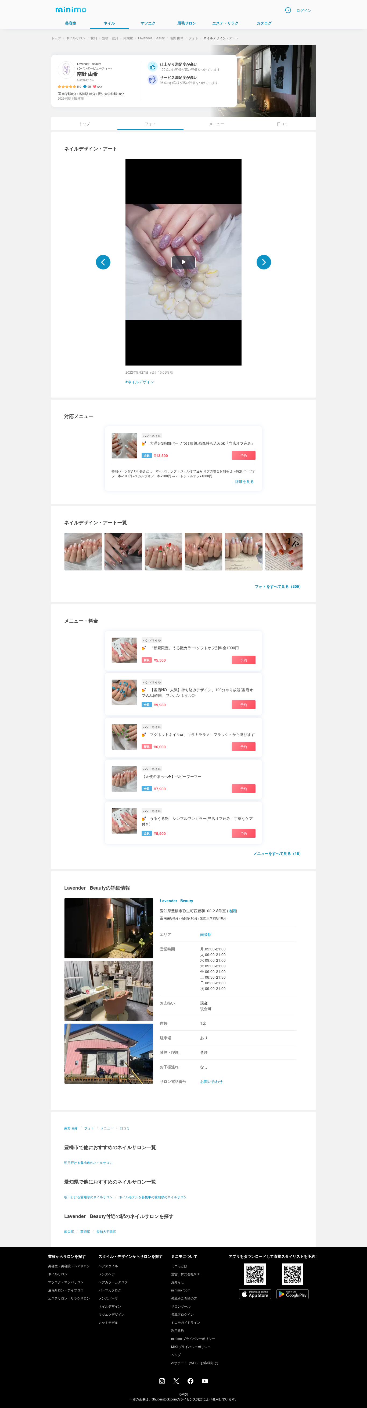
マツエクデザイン (111, 1314)
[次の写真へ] (264, 262)
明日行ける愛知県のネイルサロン (88, 1197)
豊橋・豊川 (110, 38)
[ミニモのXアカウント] (176, 1382)
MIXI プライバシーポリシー (191, 1346)
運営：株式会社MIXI (185, 1274)
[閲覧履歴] (287, 10)
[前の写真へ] (103, 262)
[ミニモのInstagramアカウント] (162, 1382)
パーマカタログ (110, 1290)
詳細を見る (244, 481)
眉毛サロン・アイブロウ (66, 1290)
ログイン (303, 10)
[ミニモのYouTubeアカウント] (205, 1381)
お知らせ (177, 1282)
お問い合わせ (211, 1081)
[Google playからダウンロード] (292, 1294)
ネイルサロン (75, 38)
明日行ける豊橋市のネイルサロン (88, 1162)
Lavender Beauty (151, 38)
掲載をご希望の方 (184, 1298)
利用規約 (177, 1330)
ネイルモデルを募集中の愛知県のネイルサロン (153, 1197)
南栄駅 (128, 38)
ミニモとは (179, 1265)
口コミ (282, 123)
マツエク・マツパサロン (66, 1282)
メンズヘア (107, 1274)
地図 (232, 910)
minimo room (180, 1290)
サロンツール (180, 1306)
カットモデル (108, 1322)
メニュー (216, 123)
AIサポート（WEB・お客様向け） (195, 1362)
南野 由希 (177, 38)
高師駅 (85, 1231)
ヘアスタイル (108, 1265)
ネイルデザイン (141, 381)
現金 (204, 1003)
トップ (56, 38)
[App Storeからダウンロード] (255, 1294)
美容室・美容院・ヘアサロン (69, 1265)
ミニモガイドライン (185, 1322)
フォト (193, 38)
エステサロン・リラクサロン (69, 1298)
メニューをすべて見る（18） (278, 853)
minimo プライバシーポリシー (193, 1338)
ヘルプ (176, 1354)
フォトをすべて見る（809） (279, 586)
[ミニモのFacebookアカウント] (190, 1382)
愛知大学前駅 (106, 1231)
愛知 (94, 38)
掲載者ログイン (182, 1314)
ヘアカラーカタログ (113, 1282)
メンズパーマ (108, 1298)
